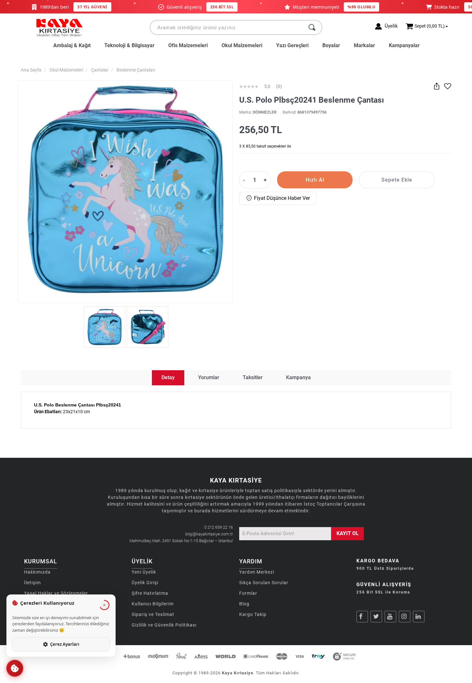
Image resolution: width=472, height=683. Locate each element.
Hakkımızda (37, 572)
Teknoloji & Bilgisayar (129, 45)
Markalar (364, 45)
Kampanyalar (404, 45)
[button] (14, 668)
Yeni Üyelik (144, 572)
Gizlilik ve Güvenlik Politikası (164, 625)
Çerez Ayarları (64, 644)
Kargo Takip (253, 614)
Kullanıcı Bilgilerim (153, 603)
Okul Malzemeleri (242, 45)
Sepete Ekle (396, 180)
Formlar (248, 593)
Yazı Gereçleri (292, 45)
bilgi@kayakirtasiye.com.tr (209, 534)
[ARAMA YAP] (312, 27)
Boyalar (331, 45)
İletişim (32, 582)
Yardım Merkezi (256, 572)
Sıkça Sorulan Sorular (263, 582)
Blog (244, 603)
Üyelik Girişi (145, 582)
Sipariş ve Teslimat (153, 614)
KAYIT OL (348, 533)
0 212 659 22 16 (218, 527)
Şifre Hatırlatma (150, 593)
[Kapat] (104, 605)
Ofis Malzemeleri (188, 45)
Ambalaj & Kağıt (72, 45)
